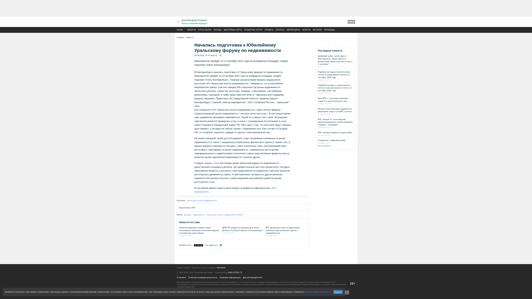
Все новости (324, 146)
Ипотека (280, 30)
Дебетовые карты (233, 30)
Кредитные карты (253, 30)
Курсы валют (205, 30)
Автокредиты (293, 30)
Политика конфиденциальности (202, 277)
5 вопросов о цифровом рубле (332, 140)
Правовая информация (230, 277)
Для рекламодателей (252, 277)
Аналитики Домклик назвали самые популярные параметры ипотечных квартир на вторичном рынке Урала (199, 230)
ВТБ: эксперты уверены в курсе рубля (335, 132)
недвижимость (199, 215)
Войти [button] (351, 22)
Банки (180, 30)
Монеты (306, 30)
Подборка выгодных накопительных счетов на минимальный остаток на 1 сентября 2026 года (335, 88)
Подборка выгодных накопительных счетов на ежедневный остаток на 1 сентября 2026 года (334, 74)
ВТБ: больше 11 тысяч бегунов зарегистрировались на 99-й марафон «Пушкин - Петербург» (335, 122)
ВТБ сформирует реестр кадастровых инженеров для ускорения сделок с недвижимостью (283, 230)
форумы (188, 215)
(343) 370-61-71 (235, 272)
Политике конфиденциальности (317, 292)
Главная (180, 37)
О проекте (181, 277)
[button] (178, 21)
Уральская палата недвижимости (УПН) (225, 215)
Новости (191, 30)
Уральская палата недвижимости (202, 200)
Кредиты (269, 30)
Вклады (218, 30)
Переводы (329, 30)
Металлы (317, 30)
